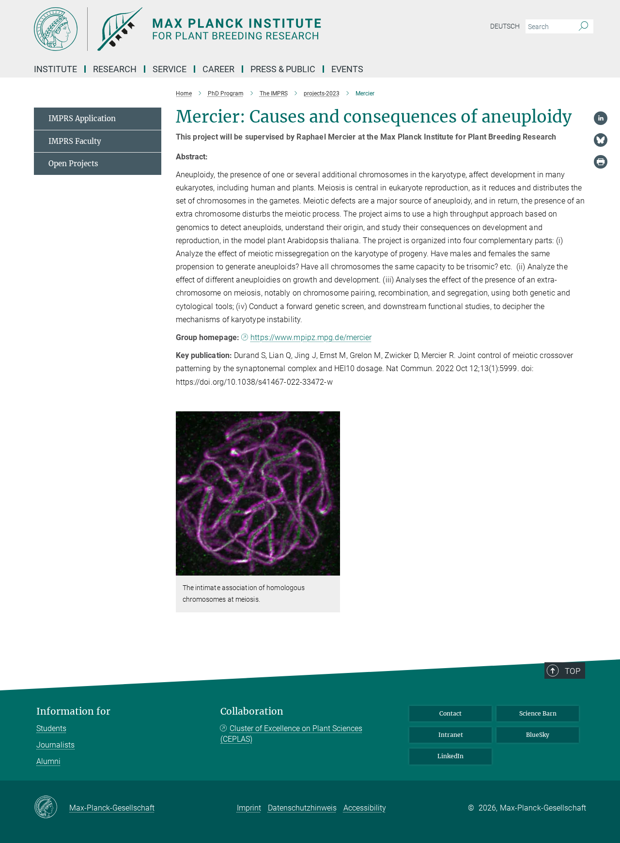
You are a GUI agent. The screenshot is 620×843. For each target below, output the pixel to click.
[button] (332, 569)
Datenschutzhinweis (302, 807)
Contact (450, 713)
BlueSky (537, 734)
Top (572, 671)
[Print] (600, 162)
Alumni (48, 761)
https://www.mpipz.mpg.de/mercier (311, 337)
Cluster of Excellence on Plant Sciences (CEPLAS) (291, 734)
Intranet (450, 734)
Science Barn (538, 713)
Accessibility (364, 807)
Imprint (249, 807)
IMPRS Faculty (74, 141)
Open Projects (73, 163)
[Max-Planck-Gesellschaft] (51, 807)
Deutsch (505, 26)
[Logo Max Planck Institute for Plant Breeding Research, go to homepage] (215, 29)
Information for (73, 711)
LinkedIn (450, 756)
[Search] (583, 26)
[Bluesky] (600, 140)
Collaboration (251, 711)
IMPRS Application (82, 118)
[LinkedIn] (600, 118)
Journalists (55, 744)
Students (51, 728)
